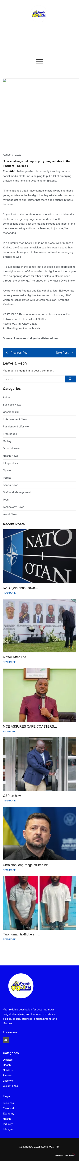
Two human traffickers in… (22, 934)
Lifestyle (8, 1081)
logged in (24, 370)
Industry (8, 1124)
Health (7, 1065)
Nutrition (8, 1070)
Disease (8, 1060)
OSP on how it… (15, 796)
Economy (8, 1114)
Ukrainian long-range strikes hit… (27, 865)
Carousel (8, 1108)
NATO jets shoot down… (20, 588)
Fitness (7, 1075)
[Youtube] (6, 1040)
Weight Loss (10, 1086)
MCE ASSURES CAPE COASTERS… (30, 726)
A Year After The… (16, 657)
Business (8, 1103)
